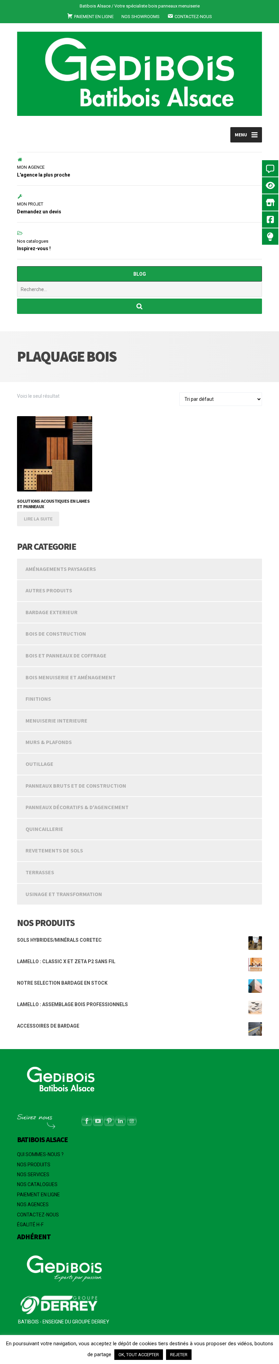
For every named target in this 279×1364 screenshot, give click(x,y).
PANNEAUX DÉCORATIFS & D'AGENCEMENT (77, 807)
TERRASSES (40, 872)
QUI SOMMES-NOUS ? (40, 1154)
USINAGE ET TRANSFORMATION (64, 894)
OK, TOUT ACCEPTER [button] (138, 1354)
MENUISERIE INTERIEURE (56, 720)
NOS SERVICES (33, 1174)
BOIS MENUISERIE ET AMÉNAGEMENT (71, 677)
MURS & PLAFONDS (49, 742)
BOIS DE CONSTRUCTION (56, 633)
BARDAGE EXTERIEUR (52, 612)
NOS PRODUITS (33, 1164)
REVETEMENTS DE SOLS (54, 850)
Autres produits (49, 590)
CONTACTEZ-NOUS (38, 1214)
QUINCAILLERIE (44, 828)
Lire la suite (38, 518)
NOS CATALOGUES (37, 1184)
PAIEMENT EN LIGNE (38, 1194)
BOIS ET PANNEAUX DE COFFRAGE (66, 655)
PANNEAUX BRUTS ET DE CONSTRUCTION (76, 785)
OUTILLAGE (39, 763)
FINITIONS (38, 698)
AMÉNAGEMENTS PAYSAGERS (61, 568)
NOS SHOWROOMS (140, 16)
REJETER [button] (178, 1354)
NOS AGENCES (33, 1204)
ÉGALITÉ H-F (30, 1224)
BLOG (139, 274)
